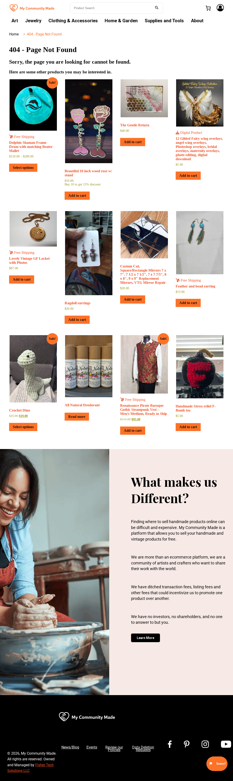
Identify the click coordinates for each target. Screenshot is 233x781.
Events (91, 747)
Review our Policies (114, 748)
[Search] (157, 8)
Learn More (145, 638)
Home (14, 34)
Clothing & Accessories (73, 20)
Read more (76, 417)
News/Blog (70, 747)
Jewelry (33, 20)
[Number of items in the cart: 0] (208, 8)
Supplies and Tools (164, 20)
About (197, 20)
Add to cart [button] (77, 195)
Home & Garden (121, 20)
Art (14, 20)
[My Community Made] (32, 8)
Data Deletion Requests (143, 748)
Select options (23, 168)
